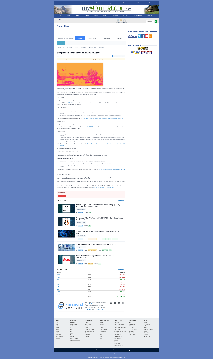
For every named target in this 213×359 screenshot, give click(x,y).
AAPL (58, 277)
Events (86, 322)
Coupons (146, 334)
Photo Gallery (147, 333)
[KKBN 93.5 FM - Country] (147, 52)
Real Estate (124, 3)
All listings (116, 322)
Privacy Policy (88, 309)
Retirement (90, 263)
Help (122, 350)
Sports (70, 3)
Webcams (115, 15)
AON (99, 263)
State (68, 15)
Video (145, 327)
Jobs (130, 322)
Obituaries (126, 15)
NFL (71, 329)
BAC (58, 282)
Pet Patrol (87, 334)
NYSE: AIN (70, 102)
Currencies (83, 47)
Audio (145, 322)
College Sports (74, 338)
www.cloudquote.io (91, 304)
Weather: (73, 320)
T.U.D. (145, 331)
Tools (85, 43)
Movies (101, 322)
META (58, 287)
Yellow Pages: (147, 336)
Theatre (102, 324)
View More (121, 200)
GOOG (58, 284)
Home (78, 350)
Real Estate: (118, 336)
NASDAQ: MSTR (89, 126)
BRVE (107, 250)
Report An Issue (132, 350)
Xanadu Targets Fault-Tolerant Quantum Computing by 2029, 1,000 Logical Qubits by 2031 (98, 206)
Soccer (72, 336)
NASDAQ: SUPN (113, 154)
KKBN (101, 338)
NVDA (58, 291)
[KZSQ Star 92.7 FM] (134, 52)
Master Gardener (118, 345)
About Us (87, 350)
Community (81, 3)
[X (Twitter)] (111, 305)
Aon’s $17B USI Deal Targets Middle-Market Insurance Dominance (95, 257)
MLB (71, 331)
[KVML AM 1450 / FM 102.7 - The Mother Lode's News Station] (143, 48)
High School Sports (75, 340)
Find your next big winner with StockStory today (103, 187)
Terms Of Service (98, 309)
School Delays (138, 15)
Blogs (86, 327)
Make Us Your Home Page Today (138, 31)
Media (149, 3)
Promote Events (133, 329)
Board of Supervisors (149, 329)
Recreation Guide (89, 333)
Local (60, 15)
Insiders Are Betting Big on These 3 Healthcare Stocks (96, 244)
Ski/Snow (72, 326)
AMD (58, 279)
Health (86, 326)
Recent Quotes (92, 38)
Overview (69, 47)
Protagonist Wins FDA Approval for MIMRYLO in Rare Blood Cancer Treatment (99, 219)
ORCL (58, 294)
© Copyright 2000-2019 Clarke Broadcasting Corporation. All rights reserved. (106, 357)
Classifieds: (132, 320)
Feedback (96, 350)
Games (101, 327)
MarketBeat (80, 212)
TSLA (58, 296)
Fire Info (87, 336)
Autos (130, 326)
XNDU (90, 212)
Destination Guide (89, 331)
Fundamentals (117, 338)
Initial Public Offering (92, 250)
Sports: (72, 328)
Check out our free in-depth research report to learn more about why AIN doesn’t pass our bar (103, 118)
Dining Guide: (118, 320)
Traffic (105, 15)
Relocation (117, 343)
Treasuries (101, 47)
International (92, 47)
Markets (61, 43)
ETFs (77, 43)
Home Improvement (119, 342)
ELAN (110, 250)
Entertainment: (104, 320)
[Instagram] (122, 305)
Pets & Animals (132, 334)
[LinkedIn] (118, 305)
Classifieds (137, 3)
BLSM (103, 250)
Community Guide (89, 329)
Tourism (149, 15)
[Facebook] (115, 305)
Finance (116, 340)
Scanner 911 (147, 324)
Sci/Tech (58, 338)
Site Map (105, 350)
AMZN (58, 274)
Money (96, 15)
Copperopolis (117, 334)
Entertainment (96, 3)
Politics (57, 333)
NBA (71, 333)
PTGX (90, 225)
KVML (101, 334)
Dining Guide (111, 3)
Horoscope (102, 326)
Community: (88, 320)
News (60, 3)
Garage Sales (132, 333)
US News (77, 15)
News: (57, 320)
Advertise (114, 350)
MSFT (58, 289)
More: (145, 320)
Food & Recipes (103, 329)
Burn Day (72, 322)
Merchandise (132, 324)
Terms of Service (101, 354)
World (87, 15)
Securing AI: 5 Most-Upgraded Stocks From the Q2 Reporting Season (97, 232)
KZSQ (101, 336)
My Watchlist (106, 38)
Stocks (70, 43)
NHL (71, 335)
